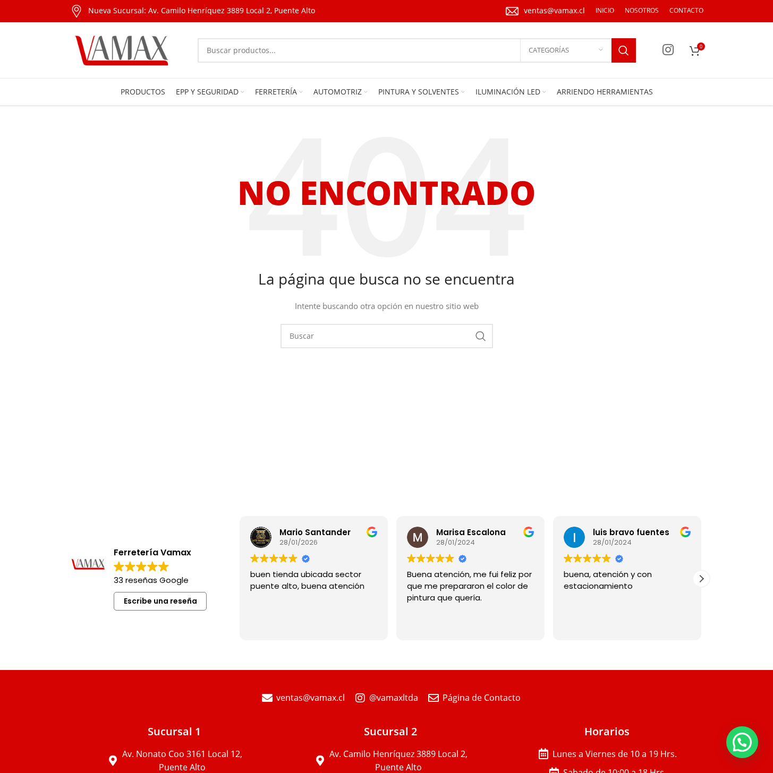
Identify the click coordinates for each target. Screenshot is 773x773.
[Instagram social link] (668, 50)
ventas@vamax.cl (554, 10)
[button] (701, 579)
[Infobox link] (192, 11)
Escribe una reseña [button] (160, 601)
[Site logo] (123, 49)
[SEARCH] (623, 50)
